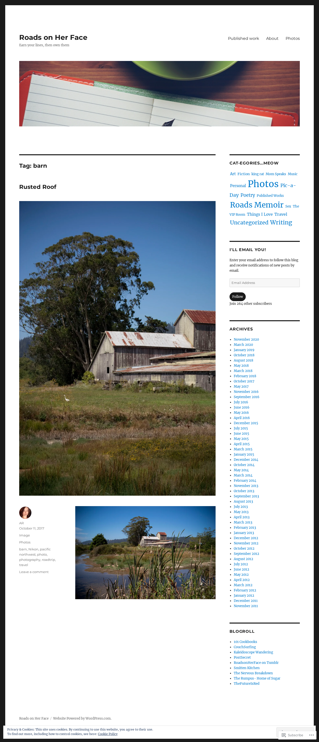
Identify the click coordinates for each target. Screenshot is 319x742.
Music (293, 174)
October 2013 (244, 491)
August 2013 (243, 501)
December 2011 (246, 601)
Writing (281, 222)
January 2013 (244, 533)
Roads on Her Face (53, 37)
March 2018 (243, 371)
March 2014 (243, 475)
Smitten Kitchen (247, 668)
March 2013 (243, 522)
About (272, 38)
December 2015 (246, 423)
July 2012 (241, 564)
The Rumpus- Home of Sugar (257, 678)
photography (29, 560)
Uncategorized (249, 222)
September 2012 (246, 554)
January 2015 (244, 454)
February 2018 (245, 376)
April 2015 (242, 444)
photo (42, 554)
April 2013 (241, 517)
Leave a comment (34, 572)
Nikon (33, 549)
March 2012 (243, 585)
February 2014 (245, 480)
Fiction (244, 174)
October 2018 (244, 355)
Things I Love (260, 214)
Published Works (270, 196)
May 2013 (241, 512)
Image (24, 535)
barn (23, 549)
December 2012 (246, 538)
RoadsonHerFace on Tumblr (256, 663)
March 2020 (243, 345)
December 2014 (246, 460)
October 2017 (244, 381)
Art (233, 173)
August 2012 (243, 559)
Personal (238, 185)
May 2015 (241, 439)
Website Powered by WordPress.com (82, 718)
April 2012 (242, 580)
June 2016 (241, 407)
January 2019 (244, 350)
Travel (280, 214)
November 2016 (246, 392)
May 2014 (241, 470)
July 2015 (241, 428)
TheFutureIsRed (246, 684)
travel (23, 565)
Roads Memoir (257, 205)
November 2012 (246, 543)
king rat (257, 174)
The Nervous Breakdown (253, 673)
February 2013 (245, 528)
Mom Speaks (276, 174)
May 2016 (241, 413)
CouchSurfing (245, 647)
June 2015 (241, 433)
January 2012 (244, 595)
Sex (288, 206)
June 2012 (241, 569)
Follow (237, 297)
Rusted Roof (37, 186)
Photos (293, 38)
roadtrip (48, 560)
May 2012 (241, 575)
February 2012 (245, 590)
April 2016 (242, 418)
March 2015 (243, 449)
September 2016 (246, 397)
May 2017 (241, 386)
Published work (243, 38)
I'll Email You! (248, 249)
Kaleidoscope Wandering (253, 652)
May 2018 (241, 366)
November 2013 (246, 486)
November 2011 (246, 606)
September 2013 (246, 496)
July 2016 (241, 402)
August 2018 (243, 360)
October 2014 (244, 465)
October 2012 (244, 548)
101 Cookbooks (245, 642)
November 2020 (246, 339)
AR (21, 523)
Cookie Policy (108, 734)
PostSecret (242, 657)
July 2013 (241, 507)
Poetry (247, 195)
